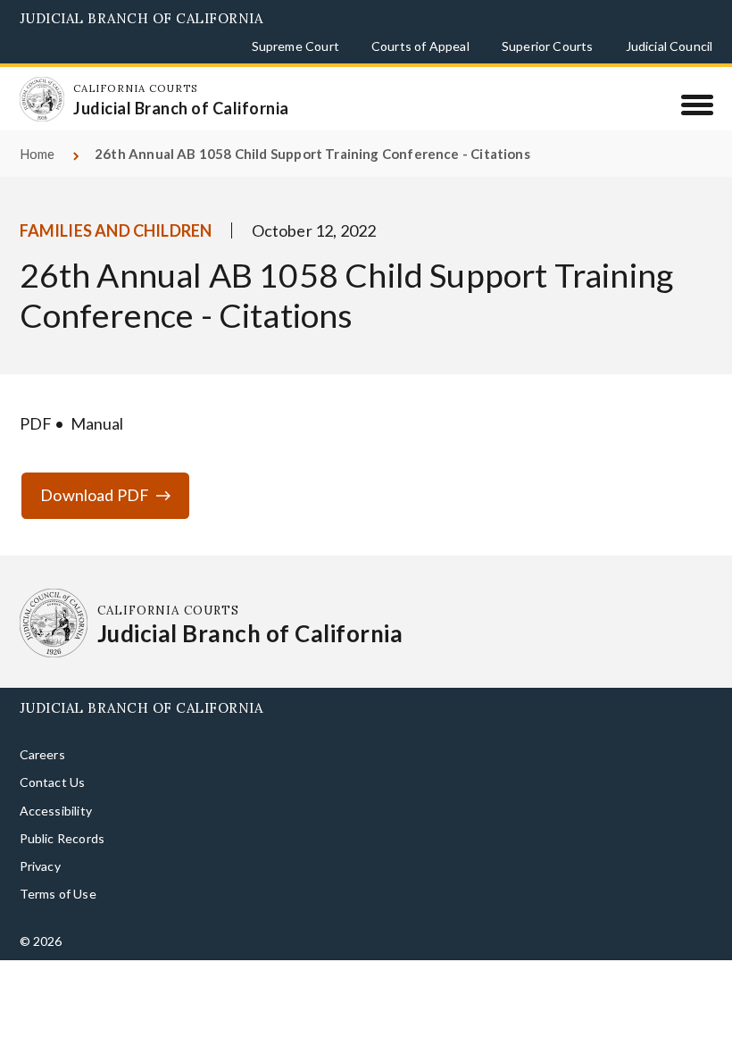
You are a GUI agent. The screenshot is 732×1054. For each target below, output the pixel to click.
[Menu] (697, 104)
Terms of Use (58, 893)
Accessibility (56, 810)
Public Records (62, 838)
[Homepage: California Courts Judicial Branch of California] (42, 99)
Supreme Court (295, 46)
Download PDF (94, 495)
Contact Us (53, 782)
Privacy (40, 866)
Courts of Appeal (420, 46)
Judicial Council (669, 46)
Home (37, 154)
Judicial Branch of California (141, 18)
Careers (42, 754)
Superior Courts (548, 46)
